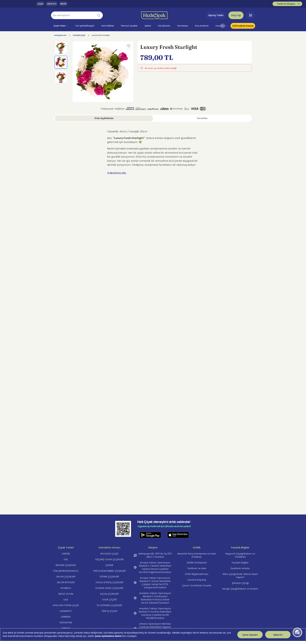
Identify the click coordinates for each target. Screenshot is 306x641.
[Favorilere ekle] (129, 46)
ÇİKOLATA (51, 3)
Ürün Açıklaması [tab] (104, 118)
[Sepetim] (250, 15)
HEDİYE (63, 3)
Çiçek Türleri (60, 25)
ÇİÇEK (40, 3)
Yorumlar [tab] (202, 118)
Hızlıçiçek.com (60, 35)
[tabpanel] (153, 154)
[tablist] (153, 118)
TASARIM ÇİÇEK (79, 35)
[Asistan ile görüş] (297, 632)
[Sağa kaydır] (222, 26)
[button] (77, 15)
